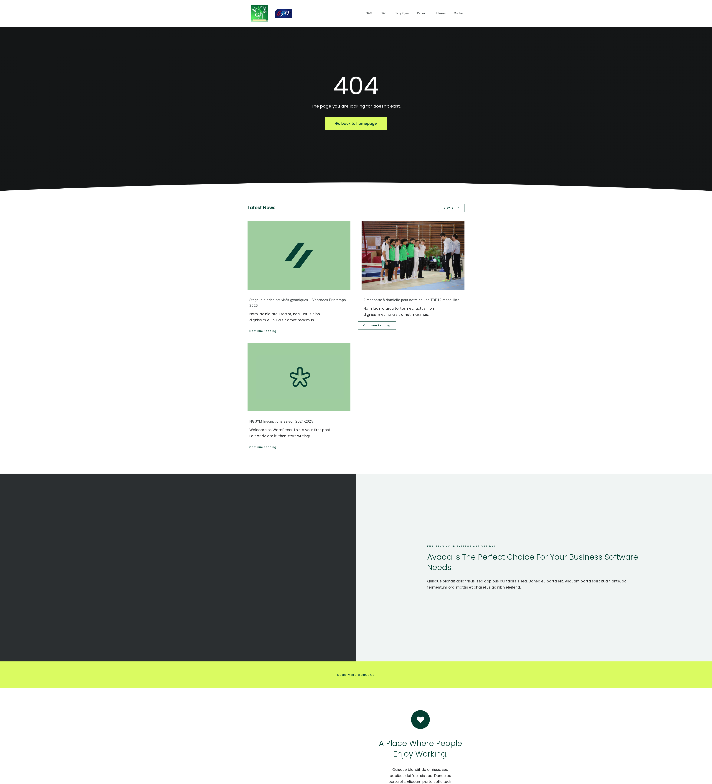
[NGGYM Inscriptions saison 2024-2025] (299, 377)
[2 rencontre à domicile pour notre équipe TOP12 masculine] (413, 255)
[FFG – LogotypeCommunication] (283, 10)
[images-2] (259, 6)
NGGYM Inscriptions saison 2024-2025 (281, 421)
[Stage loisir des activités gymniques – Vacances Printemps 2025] (299, 255)
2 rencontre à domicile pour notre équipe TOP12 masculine (411, 300)
